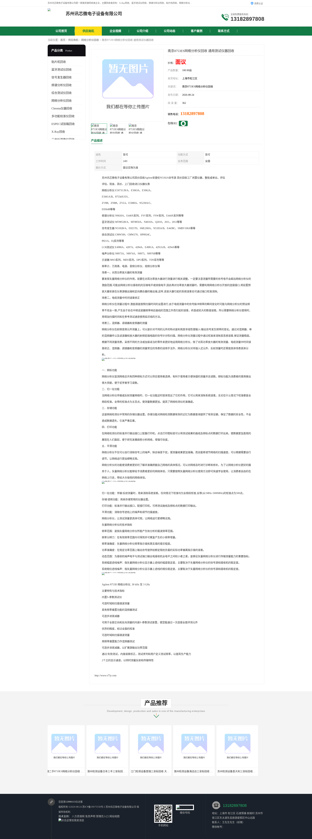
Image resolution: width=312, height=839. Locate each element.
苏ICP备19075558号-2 (93, 806)
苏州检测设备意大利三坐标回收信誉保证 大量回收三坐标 (210, 771)
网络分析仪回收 (90, 40)
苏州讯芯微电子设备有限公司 (121, 806)
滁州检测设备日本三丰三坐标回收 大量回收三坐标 (77, 771)
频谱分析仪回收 (61, 85)
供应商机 (88, 30)
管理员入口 (102, 816)
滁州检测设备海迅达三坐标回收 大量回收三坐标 (162, 771)
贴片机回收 (58, 61)
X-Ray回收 (58, 131)
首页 (62, 40)
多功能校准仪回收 (63, 116)
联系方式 (223, 30)
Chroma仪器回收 (61, 108)
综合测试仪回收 (61, 92)
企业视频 (115, 30)
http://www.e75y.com (105, 675)
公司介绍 (142, 30)
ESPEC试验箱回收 (63, 123)
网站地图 (114, 816)
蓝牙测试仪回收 (61, 69)
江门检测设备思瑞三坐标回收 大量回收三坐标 (117, 771)
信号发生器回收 (61, 77)
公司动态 (169, 30)
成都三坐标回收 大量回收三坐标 (242, 771)
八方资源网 (78, 816)
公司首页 (61, 30)
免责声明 (90, 816)
